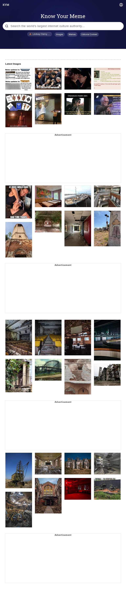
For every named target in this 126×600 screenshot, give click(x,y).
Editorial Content (89, 34)
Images (59, 34)
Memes (72, 34)
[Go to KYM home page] (6, 4)
